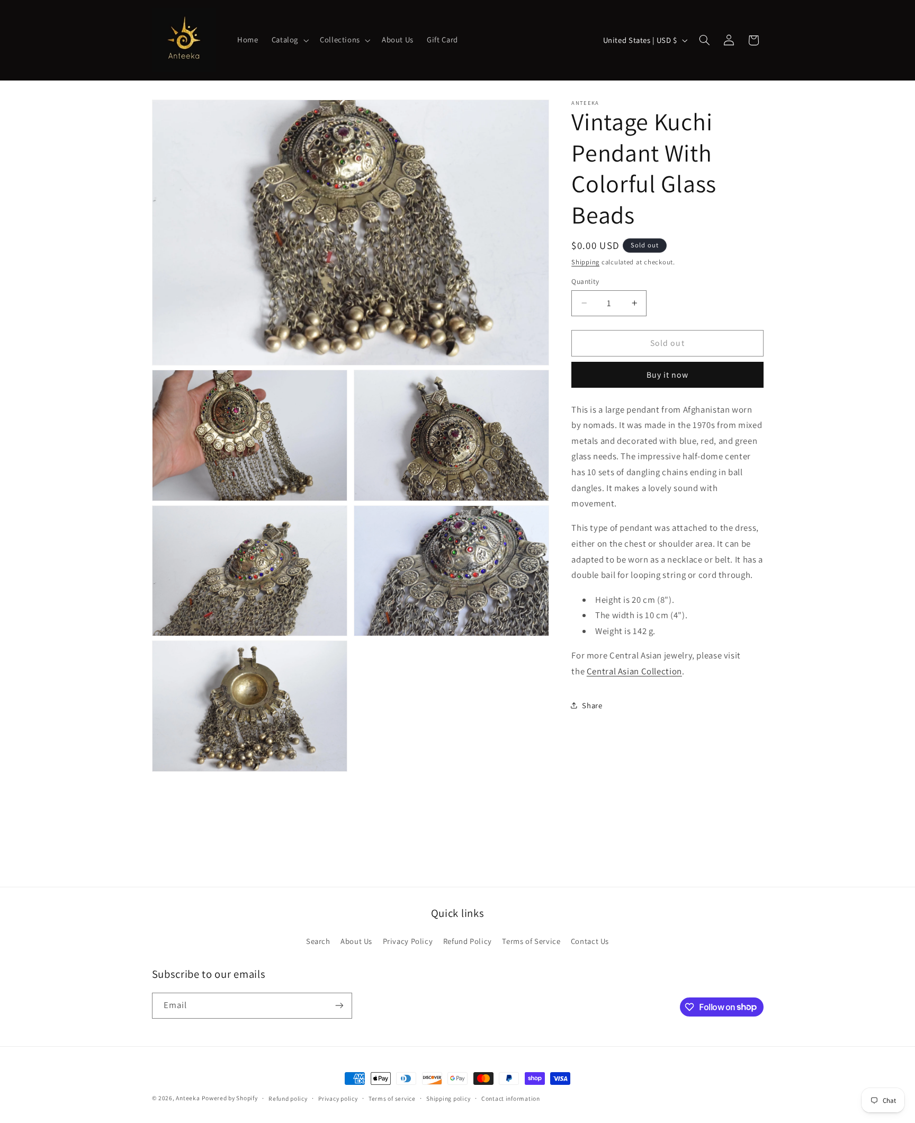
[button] (289, 40)
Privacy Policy (408, 941)
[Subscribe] (339, 1006)
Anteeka (188, 1098)
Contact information (510, 1098)
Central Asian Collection (634, 671)
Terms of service (392, 1098)
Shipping (585, 261)
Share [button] (592, 705)
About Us (356, 941)
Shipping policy (448, 1098)
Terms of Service (531, 941)
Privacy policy (337, 1098)
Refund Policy (467, 941)
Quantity (585, 281)
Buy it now (668, 374)
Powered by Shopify (229, 1098)
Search (318, 941)
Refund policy (288, 1098)
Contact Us (590, 941)
